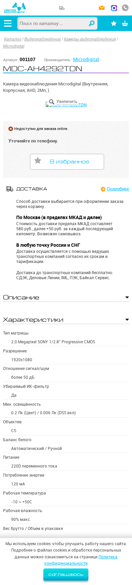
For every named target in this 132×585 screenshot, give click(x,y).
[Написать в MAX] (114, 9)
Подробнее (118, 188)
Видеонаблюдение (42, 39)
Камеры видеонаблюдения (90, 39)
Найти (92, 23)
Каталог (12, 39)
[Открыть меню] (8, 23)
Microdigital (13, 46)
